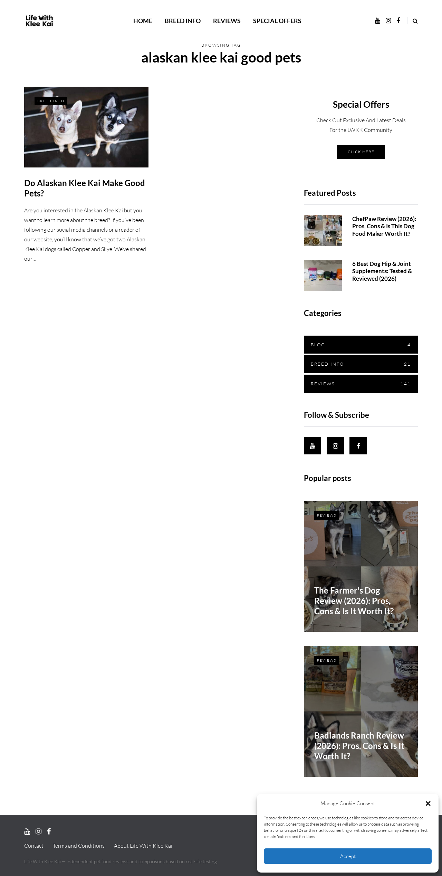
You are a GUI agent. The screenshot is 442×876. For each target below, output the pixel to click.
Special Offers (277, 21)
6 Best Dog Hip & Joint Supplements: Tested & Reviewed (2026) (382, 271)
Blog (361, 344)
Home (142, 21)
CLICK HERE (361, 151)
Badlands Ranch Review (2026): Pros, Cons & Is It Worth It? (359, 745)
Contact (34, 845)
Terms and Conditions (79, 845)
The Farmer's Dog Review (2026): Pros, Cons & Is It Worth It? (354, 600)
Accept (348, 856)
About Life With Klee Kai (143, 845)
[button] (428, 803)
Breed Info (183, 21)
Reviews (227, 21)
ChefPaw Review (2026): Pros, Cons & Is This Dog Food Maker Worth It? (384, 226)
